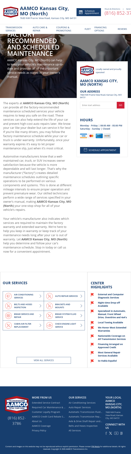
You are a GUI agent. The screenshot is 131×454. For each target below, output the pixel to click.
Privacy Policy (39, 430)
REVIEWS (121, 28)
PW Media (95, 446)
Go (120, 105)
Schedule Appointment (92, 12)
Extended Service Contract (46, 402)
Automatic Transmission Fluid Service (85, 411)
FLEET (87, 28)
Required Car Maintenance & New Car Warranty (49, 407)
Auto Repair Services (80, 407)
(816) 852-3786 (17, 420)
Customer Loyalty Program (46, 411)
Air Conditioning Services (82, 402)
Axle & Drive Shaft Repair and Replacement (85, 421)
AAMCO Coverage (41, 425)
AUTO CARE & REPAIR (40, 29)
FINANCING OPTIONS (100, 29)
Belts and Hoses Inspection (83, 425)
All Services (75, 430)
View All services (44, 360)
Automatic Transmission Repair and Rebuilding (85, 416)
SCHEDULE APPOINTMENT (102, 150)
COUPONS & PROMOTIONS (63, 29)
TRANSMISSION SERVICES (14, 29)
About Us (37, 421)
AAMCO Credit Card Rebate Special (49, 416)
